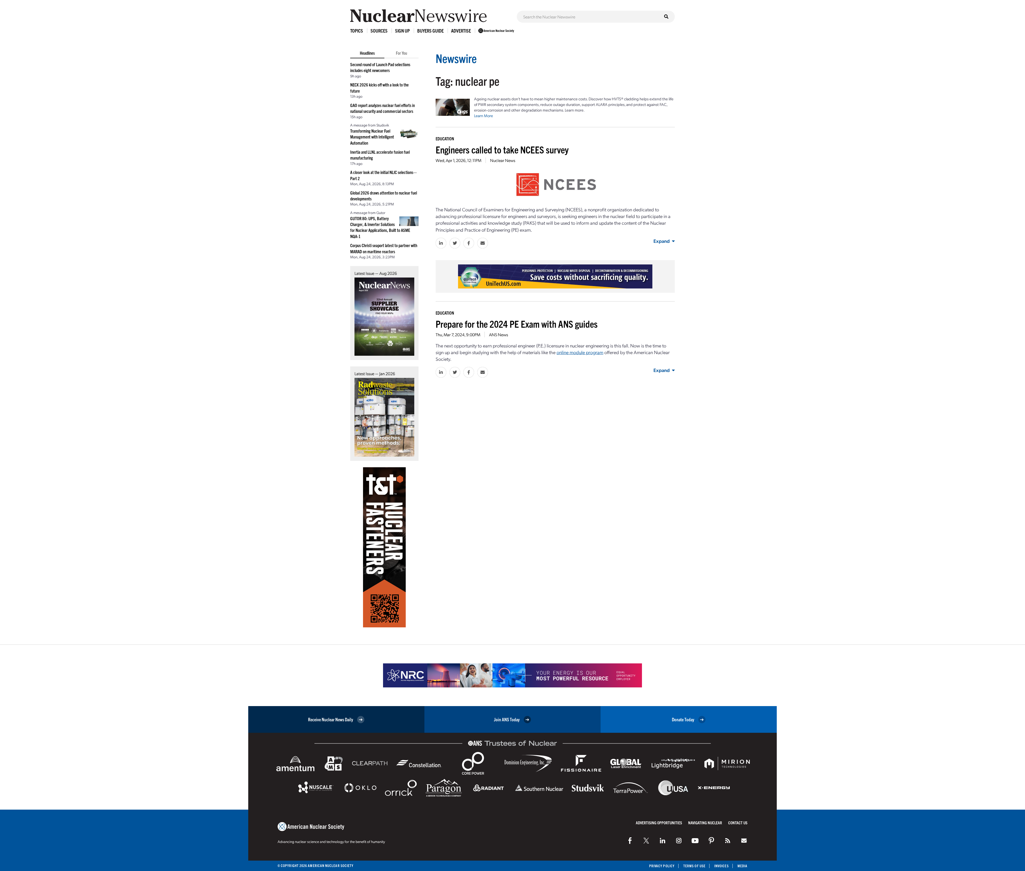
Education (445, 138)
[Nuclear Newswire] (727, 840)
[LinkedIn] (662, 840)
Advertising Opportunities (659, 822)
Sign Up (402, 30)
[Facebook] (629, 840)
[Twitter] (646, 840)
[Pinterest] (711, 840)
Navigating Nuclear (705, 822)
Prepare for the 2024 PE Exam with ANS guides (517, 324)
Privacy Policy (662, 866)
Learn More (483, 115)
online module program (580, 352)
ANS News (498, 334)
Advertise (461, 30)
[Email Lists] (743, 840)
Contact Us (737, 822)
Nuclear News (502, 160)
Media (742, 866)
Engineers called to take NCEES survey (502, 149)
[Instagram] (678, 840)
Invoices (721, 866)
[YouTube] (695, 840)
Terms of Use (694, 866)
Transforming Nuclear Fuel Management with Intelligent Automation (372, 136)
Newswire (456, 58)
